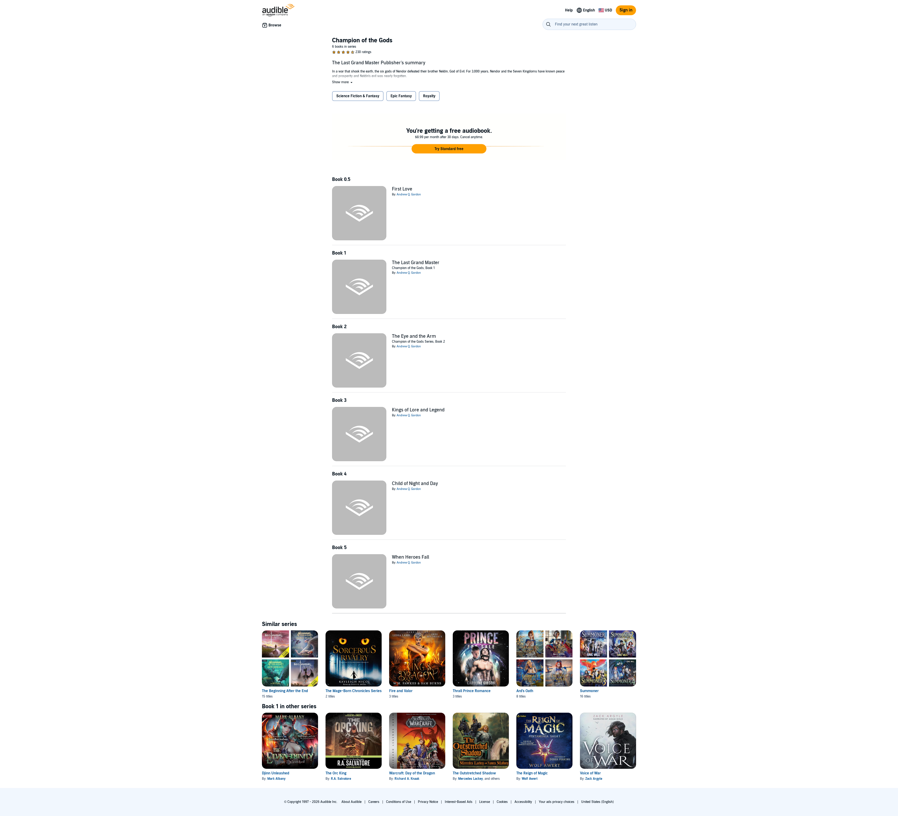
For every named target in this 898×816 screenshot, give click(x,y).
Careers (373, 802)
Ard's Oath (524, 691)
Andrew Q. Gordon (409, 194)
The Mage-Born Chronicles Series (354, 691)
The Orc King (336, 773)
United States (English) (597, 802)
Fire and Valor (401, 691)
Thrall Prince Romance (472, 691)
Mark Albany (276, 779)
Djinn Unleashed (275, 773)
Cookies (502, 802)
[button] (342, 82)
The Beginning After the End (285, 691)
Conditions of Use (398, 802)
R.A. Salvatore (341, 779)
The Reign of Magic (532, 773)
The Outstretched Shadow (474, 773)
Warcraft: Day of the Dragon (412, 773)
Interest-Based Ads (458, 802)
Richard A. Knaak (407, 779)
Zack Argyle (593, 779)
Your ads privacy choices (556, 802)
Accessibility (523, 802)
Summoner (589, 691)
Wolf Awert (529, 779)
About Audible (351, 802)
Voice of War (590, 773)
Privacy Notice (428, 802)
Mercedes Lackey (470, 779)
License (484, 802)
